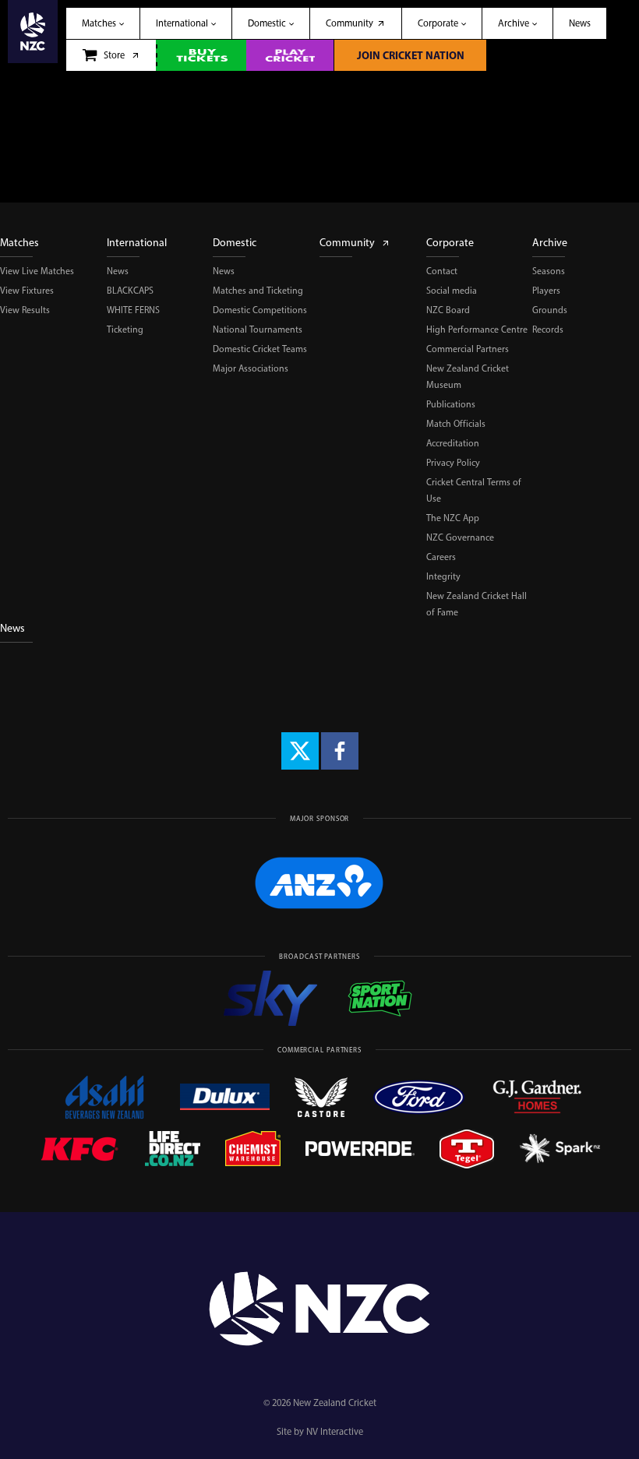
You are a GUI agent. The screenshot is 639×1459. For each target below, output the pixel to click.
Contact (441, 271)
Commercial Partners (467, 349)
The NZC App (452, 518)
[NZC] (33, 35)
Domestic (234, 242)
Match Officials (455, 423)
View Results (25, 310)
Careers (441, 557)
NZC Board (448, 310)
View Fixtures (27, 290)
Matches (19, 242)
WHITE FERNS (133, 310)
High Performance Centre (477, 329)
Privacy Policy (453, 462)
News (118, 271)
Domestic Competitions (260, 310)
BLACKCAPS (130, 290)
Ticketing (125, 329)
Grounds (549, 310)
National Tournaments (257, 329)
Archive (549, 242)
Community (347, 242)
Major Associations (250, 368)
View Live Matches (37, 271)
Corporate (450, 242)
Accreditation (452, 443)
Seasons (548, 271)
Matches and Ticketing (258, 290)
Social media (451, 290)
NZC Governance (460, 537)
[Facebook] (339, 751)
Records (547, 329)
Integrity (443, 576)
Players (546, 290)
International (137, 242)
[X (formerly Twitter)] (300, 751)
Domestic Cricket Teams (260, 349)
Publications (450, 404)
